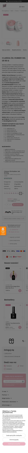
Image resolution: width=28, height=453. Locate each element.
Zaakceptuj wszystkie (14, 444)
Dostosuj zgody (14, 439)
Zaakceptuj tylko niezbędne (14, 435)
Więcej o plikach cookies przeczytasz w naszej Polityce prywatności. (12, 431)
